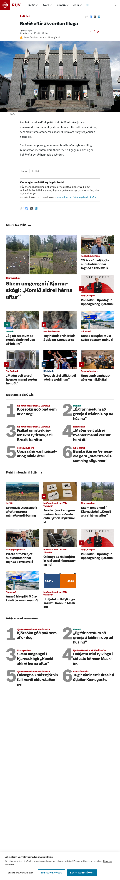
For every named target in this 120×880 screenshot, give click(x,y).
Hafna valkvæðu (51, 873)
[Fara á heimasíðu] (13, 5)
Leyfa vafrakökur (81, 873)
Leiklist (25, 16)
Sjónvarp (61, 5)
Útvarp (45, 5)
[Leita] (115, 5)
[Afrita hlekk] (86, 17)
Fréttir (31, 5)
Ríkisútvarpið (26, 31)
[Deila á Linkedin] (99, 17)
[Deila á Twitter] (95, 17)
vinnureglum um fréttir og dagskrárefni (75, 197)
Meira (75, 5)
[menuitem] (36, 5)
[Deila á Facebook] (91, 17)
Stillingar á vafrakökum (20, 873)
